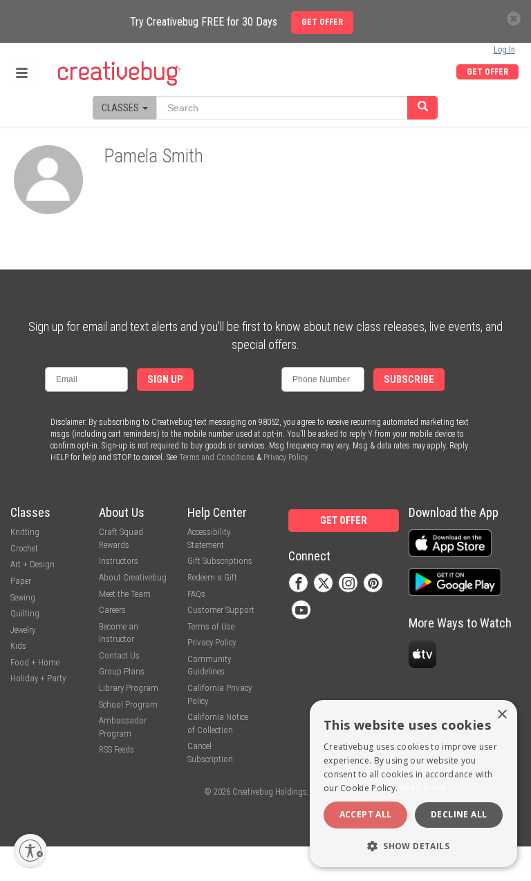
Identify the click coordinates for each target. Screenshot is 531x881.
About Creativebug (133, 577)
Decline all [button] (459, 814)
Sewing (22, 597)
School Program (128, 704)
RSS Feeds (116, 749)
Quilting (24, 613)
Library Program (128, 688)
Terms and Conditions (216, 457)
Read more (423, 788)
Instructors (118, 561)
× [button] (501, 715)
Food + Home (34, 662)
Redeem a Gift (212, 577)
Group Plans (122, 671)
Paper (20, 581)
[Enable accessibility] (30, 850)
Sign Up (165, 380)
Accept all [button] (365, 814)
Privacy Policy (285, 457)
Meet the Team (125, 594)
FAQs (196, 594)
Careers (112, 610)
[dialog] (413, 783)
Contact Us (119, 655)
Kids (18, 646)
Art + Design (32, 564)
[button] (413, 845)
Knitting (24, 532)
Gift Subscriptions (219, 561)
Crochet (24, 548)
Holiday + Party (38, 678)
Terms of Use (210, 626)
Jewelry (22, 630)
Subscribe (409, 380)
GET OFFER (487, 72)
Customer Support (220, 610)
